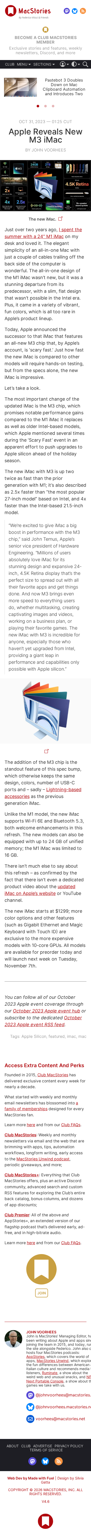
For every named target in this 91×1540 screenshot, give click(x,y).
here (31, 1124)
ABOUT (13, 1446)
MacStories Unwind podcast (43, 1159)
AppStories (35, 1356)
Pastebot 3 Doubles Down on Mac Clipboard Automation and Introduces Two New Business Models (64, 89)
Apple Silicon (33, 1036)
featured (57, 1036)
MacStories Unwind (53, 1360)
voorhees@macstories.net (60, 1418)
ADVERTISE (42, 1446)
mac (82, 1036)
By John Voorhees (45, 149)
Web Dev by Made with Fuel (30, 1478)
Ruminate (49, 1373)
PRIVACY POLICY (69, 1446)
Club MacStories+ (22, 1175)
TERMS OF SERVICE (46, 1450)
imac (71, 1036)
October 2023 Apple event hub (46, 1010)
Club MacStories (52, 1075)
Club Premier (17, 1215)
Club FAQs (70, 1124)
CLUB (9, 64)
